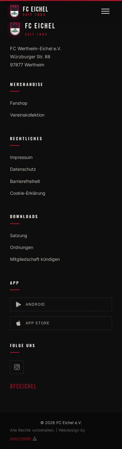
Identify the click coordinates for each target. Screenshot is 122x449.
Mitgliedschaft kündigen (35, 259)
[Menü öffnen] (105, 11)
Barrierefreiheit (25, 181)
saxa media (20, 438)
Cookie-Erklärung (27, 193)
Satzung (18, 235)
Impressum (21, 157)
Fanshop (19, 103)
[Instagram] (17, 367)
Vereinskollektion (27, 114)
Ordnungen (21, 247)
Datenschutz (23, 169)
